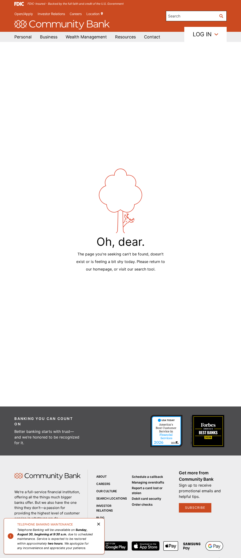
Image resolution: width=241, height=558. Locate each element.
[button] (86, 37)
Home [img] (47, 476)
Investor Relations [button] (51, 14)
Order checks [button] (142, 504)
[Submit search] (221, 16)
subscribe (195, 507)
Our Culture (106, 491)
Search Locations (111, 498)
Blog (100, 518)
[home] (62, 25)
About (101, 476)
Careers (76, 14)
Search (174, 16)
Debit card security (146, 499)
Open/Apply (23, 14)
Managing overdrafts (148, 482)
